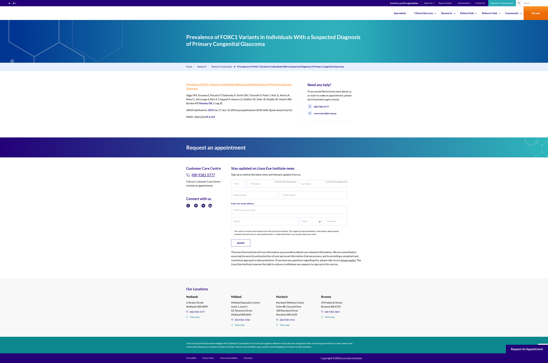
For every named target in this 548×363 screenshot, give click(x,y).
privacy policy (348, 260)
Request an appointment (527, 349)
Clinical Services (423, 13)
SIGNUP (240, 243)
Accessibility (191, 358)
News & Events (445, 3)
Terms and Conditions (229, 358)
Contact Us (480, 3)
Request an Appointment (502, 3)
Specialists (400, 13)
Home (189, 66)
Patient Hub (467, 13)
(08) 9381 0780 (242, 319)
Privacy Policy (208, 358)
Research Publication (221, 66)
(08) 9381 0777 (321, 106)
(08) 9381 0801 (332, 311)
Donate (536, 13)
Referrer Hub (489, 13)
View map (195, 317)
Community (512, 13)
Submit (519, 3)
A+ (14, 3)
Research (446, 13)
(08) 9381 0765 (287, 319)
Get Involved (463, 3)
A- (10, 3)
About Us (428, 3)
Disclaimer (248, 358)
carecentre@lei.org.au (325, 113)
